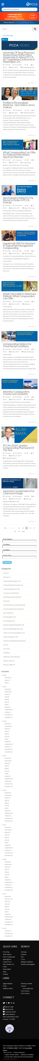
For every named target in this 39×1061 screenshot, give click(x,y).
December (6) (8, 890)
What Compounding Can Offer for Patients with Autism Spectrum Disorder (19, 155)
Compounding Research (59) (11, 589)
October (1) (8, 712)
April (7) (7, 869)
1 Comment (18, 160)
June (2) (7, 702)
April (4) (7, 697)
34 (23, 528)
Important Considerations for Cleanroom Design (19, 492)
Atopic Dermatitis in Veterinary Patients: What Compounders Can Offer (19, 296)
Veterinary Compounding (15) (11, 657)
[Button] (2, 4)
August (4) (7, 741)
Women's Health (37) (9, 665)
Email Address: (7, 539)
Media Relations (10, 1014)
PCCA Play (6, 952)
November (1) (8, 715)
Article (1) (5, 573)
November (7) (8, 749)
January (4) (8, 758)
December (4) (8, 786)
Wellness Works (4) (8, 661)
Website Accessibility (27, 1054)
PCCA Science (25, 991)
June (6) (7, 874)
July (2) (6, 808)
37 (34, 528)
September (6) (9, 779)
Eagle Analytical (7, 983)
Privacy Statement (19, 1052)
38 (15, 531)
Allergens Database (27, 962)
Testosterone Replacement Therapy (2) (14, 641)
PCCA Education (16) (8, 621)
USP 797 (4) (6, 649)
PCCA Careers (25, 993)
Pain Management (17, 258)
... (15, 528)
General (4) (6, 601)
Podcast (5, 974)
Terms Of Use (7, 1052)
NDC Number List (8, 964)
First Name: (6, 544)
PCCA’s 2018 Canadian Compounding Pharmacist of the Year (18, 448)
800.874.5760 (9, 1009)
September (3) (9, 917)
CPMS (5, 967)
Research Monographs (28, 964)
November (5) (8, 784)
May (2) (7, 803)
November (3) (8, 887)
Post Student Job (28, 988)
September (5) (9, 848)
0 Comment (18, 65)
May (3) (7, 699)
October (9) (8, 931)
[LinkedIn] (13, 1003)
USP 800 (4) (6, 653)
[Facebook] (6, 1003)
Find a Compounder (9, 957)
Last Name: (6, 550)
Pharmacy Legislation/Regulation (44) (13, 625)
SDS (22, 957)
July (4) (6, 704)
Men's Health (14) (8, 613)
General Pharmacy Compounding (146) (14, 605)
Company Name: (7, 555)
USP (18, 501)
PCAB (4, 986)
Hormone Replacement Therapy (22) (13, 609)
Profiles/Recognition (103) (10, 637)
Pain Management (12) (9, 617)
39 (19, 531)
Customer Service (10, 1012)
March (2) (7, 694)
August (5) (7, 776)
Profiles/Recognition (28, 67)
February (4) (8, 726)
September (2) (9, 709)
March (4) (7, 867)
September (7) (9, 882)
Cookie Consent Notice (12, 1054)
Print (5, 39)
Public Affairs (7, 969)
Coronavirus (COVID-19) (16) (11, 593)
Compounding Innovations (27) (12, 581)
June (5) (7, 840)
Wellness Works (8, 988)
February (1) (8, 677)
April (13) (7, 904)
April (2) (7, 800)
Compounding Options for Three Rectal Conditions (17, 345)
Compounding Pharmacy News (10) (13, 585)
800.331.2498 (9, 1007)
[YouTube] (9, 1003)
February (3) (8, 830)
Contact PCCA (7, 962)
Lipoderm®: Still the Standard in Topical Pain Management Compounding (19, 246)
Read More (31, 83)
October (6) (8, 919)
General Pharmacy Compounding (18, 165)
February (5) (8, 761)
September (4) (9, 744)
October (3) (8, 816)
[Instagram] (11, 1003)
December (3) (8, 752)
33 (19, 528)
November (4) (8, 933)
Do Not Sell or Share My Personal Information (19, 1057)
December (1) (8, 717)
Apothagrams (7, 959)
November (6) (8, 853)
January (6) (8, 689)
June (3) (7, 771)
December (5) (8, 936)
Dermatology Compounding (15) (12, 597)
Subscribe (7, 562)
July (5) (6, 739)
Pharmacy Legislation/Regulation (21, 210)
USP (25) (5, 645)
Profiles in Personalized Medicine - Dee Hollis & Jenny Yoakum (19, 105)
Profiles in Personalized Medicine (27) (14, 633)
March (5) (7, 729)
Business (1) (6, 577)
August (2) (7, 707)
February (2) (8, 692)
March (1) (7, 680)
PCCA (5, 67)
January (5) (8, 724)
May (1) (7, 683)
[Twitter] (4, 1003)
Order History (7, 954)
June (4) (7, 736)
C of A (23, 959)
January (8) (8, 896)
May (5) (7, 734)
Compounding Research (17, 256)
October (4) (8, 747)
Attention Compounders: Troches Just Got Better (16, 393)
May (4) (7, 837)
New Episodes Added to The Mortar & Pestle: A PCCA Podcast (18, 200)
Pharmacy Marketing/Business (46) (13, 629)
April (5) (7, 731)
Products (23, 954)
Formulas (24, 952)
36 (30, 528)
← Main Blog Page (7, 35)
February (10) (8, 899)
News (4, 972)
